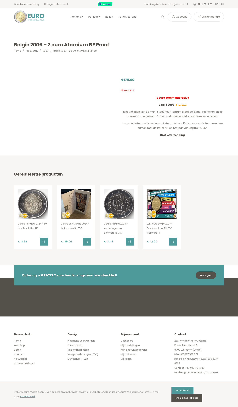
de (217, 4)
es (211, 4)
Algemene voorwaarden (81, 340)
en (222, 4)
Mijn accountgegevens (134, 349)
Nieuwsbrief (20, 358)
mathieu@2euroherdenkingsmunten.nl (166, 4)
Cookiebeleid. (27, 396)
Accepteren (182, 390)
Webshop (19, 345)
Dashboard (127, 340)
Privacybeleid (75, 345)
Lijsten (17, 349)
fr (205, 4)
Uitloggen (126, 358)
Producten (32, 51)
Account (181, 17)
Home (17, 51)
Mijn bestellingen (130, 345)
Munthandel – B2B (78, 358)
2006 (45, 51)
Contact (19, 354)
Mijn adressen (128, 354)
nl (199, 4)
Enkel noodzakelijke (187, 398)
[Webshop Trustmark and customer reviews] (108, 4)
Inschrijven (206, 275)
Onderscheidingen (24, 363)
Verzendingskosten (78, 349)
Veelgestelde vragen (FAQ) (83, 354)
